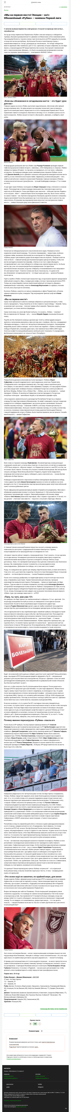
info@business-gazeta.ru (10, 1078)
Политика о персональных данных (12, 1100)
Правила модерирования (14, 1059)
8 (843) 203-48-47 (40, 1076)
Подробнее (12, 1047)
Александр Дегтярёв (47, 1009)
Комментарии (35, 1031)
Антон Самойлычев (60, 1009)
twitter (40, 1084)
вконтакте (9, 1084)
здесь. (37, 1047)
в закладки (63, 7)
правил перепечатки (21, 1106)
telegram (40, 1087)
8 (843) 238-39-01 (9, 1076)
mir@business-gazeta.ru (42, 1078)
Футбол (6, 10)
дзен (8, 1087)
